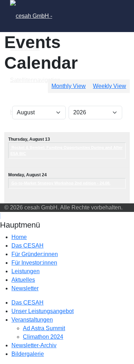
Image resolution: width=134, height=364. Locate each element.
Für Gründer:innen (34, 254)
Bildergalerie (27, 354)
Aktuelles (23, 280)
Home (19, 237)
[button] (46, 246)
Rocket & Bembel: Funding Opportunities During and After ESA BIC (66, 150)
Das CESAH (27, 246)
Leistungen (25, 271)
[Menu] (75, 16)
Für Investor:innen (34, 263)
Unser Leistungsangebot (42, 311)
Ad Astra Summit (44, 328)
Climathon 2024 (43, 337)
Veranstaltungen (32, 320)
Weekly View (109, 86)
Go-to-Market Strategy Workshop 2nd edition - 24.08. (60, 183)
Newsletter (25, 288)
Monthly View (68, 86)
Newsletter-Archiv (33, 345)
